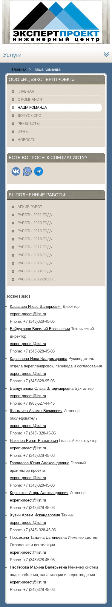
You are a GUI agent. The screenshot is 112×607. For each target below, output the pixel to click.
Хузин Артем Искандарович (35, 515)
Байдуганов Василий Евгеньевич (40, 329)
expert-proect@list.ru (28, 314)
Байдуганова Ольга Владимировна (41, 388)
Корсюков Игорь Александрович (39, 492)
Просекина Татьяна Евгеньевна (38, 537)
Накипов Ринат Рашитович (34, 440)
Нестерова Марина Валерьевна (38, 567)
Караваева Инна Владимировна (38, 358)
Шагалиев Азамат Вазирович (36, 411)
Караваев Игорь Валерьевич (36, 306)
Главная (19, 69)
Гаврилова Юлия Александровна (39, 463)
